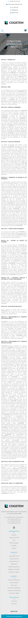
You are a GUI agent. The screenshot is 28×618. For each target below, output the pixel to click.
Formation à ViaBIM (14, 593)
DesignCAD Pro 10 (14, 556)
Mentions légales (14, 543)
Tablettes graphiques (14, 566)
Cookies (14, 548)
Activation (14, 7)
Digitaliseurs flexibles (14, 569)
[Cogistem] (14, 22)
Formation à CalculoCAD (14, 590)
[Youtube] (14, 527)
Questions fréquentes (14, 580)
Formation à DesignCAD (14, 587)
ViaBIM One (14, 564)
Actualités (14, 545)
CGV (14, 540)
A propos (14, 535)
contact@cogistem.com (14, 4)
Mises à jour (14, 585)
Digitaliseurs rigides (14, 572)
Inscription (14, 12)
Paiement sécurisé (14, 537)
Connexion (14, 10)
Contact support (14, 582)
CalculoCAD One (14, 558)
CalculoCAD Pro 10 (14, 561)
